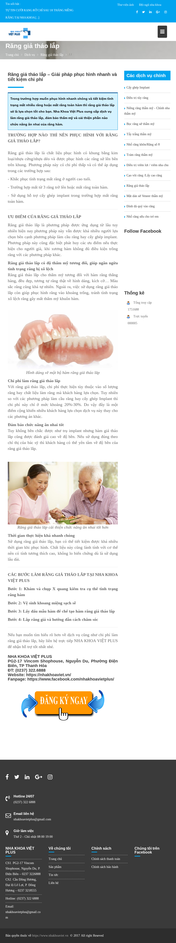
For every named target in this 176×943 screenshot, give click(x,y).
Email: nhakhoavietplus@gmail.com (23, 912)
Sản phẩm (55, 867)
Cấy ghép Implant (138, 87)
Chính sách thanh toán (105, 859)
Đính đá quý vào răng (140, 206)
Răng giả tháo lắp (137, 185)
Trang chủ (55, 859)
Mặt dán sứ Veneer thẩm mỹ (144, 196)
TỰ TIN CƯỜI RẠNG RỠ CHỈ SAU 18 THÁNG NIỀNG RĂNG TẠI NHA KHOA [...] (39, 13)
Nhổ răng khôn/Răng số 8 (143, 144)
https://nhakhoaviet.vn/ (48, 675)
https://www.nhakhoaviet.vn (50, 935)
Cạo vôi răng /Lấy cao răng (144, 175)
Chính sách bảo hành (104, 867)
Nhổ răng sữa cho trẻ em (142, 216)
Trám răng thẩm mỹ (139, 155)
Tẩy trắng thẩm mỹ (138, 134)
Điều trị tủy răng (137, 98)
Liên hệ (53, 883)
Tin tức (53, 875)
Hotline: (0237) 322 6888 (22, 898)
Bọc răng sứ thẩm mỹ (140, 124)
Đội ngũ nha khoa (150, 4)
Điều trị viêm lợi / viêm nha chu (147, 165)
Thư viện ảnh (125, 4)
